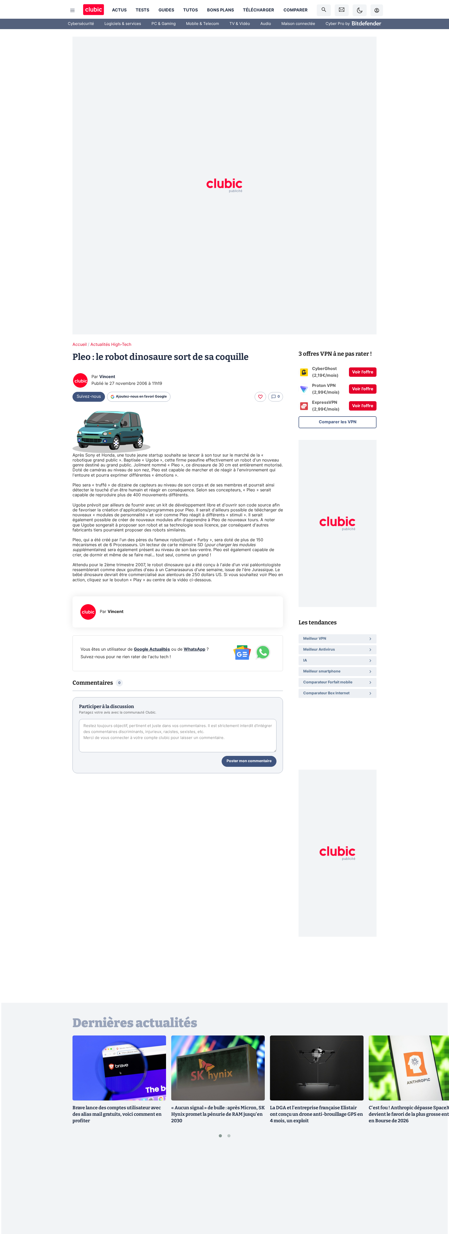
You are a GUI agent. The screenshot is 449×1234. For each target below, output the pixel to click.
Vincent (107, 377)
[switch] (360, 10)
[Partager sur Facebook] (436, 1189)
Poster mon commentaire (249, 761)
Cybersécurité (81, 24)
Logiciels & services (122, 24)
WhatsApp (194, 649)
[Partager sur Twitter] (436, 1206)
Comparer (295, 10)
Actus (119, 10)
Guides (166, 10)
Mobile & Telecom (202, 24)
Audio (265, 24)
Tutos (190, 10)
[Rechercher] (324, 10)
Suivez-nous (89, 396)
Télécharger (258, 10)
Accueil (79, 344)
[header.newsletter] (342, 10)
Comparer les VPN (337, 422)
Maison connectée (298, 24)
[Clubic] (93, 10)
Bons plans (220, 10)
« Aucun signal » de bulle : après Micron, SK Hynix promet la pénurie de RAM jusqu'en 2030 (218, 1114)
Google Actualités (152, 649)
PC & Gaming (163, 24)
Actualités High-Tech (110, 344)
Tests (142, 10)
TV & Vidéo (239, 24)
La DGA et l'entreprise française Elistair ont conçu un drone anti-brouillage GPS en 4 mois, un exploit (316, 1114)
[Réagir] (260, 396)
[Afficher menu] (72, 10)
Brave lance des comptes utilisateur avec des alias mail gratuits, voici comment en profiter (117, 1114)
